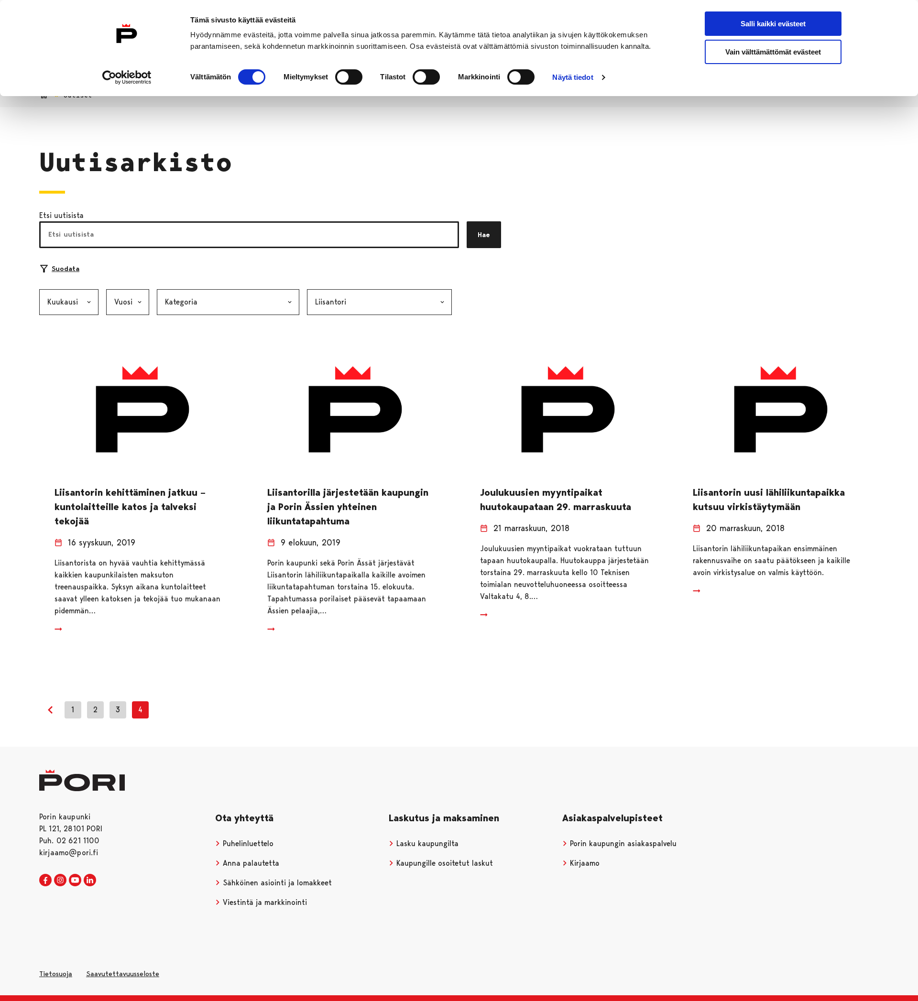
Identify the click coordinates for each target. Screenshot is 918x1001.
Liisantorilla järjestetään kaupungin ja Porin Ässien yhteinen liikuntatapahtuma (347, 507)
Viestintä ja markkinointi (263, 902)
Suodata (65, 268)
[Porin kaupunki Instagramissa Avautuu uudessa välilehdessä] (60, 880)
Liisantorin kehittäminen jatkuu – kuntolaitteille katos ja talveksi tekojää (130, 507)
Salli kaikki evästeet (773, 24)
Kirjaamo (584, 863)
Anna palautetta (249, 863)
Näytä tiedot (572, 77)
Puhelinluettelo (246, 843)
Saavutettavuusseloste (122, 973)
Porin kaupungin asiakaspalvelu (622, 843)
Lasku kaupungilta (426, 843)
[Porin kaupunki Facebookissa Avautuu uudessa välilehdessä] (45, 880)
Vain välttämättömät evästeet (773, 52)
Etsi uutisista (61, 215)
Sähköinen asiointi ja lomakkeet (276, 882)
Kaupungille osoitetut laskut (443, 863)
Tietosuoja (55, 973)
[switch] (348, 77)
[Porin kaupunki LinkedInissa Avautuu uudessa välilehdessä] (90, 880)
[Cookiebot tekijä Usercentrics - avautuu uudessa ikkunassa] (127, 77)
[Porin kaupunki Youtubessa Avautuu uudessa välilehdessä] (75, 880)
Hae (484, 234)
